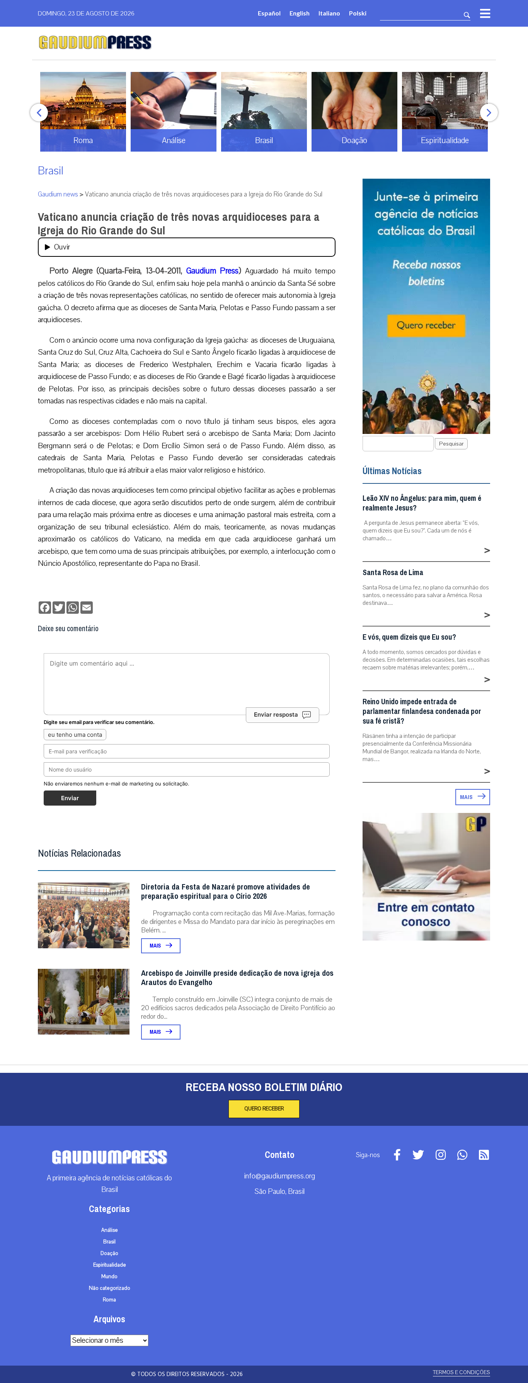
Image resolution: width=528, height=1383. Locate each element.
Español (269, 13)
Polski (357, 13)
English (300, 13)
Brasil (50, 170)
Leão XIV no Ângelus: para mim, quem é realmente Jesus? (422, 503)
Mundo (109, 1276)
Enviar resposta (276, 714)
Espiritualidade (109, 1265)
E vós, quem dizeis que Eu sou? (409, 637)
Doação (109, 1253)
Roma (109, 1299)
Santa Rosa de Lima (393, 572)
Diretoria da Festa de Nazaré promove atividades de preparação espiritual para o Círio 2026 (225, 891)
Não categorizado (109, 1288)
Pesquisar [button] (451, 443)
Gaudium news (58, 194)
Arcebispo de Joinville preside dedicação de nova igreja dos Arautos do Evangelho (237, 978)
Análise (109, 1230)
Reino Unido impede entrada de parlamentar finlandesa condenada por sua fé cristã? (422, 711)
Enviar (70, 798)
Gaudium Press (212, 270)
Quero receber (264, 1108)
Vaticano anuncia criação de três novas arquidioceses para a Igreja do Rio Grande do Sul (179, 224)
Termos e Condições (461, 1372)
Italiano (329, 13)
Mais (156, 946)
